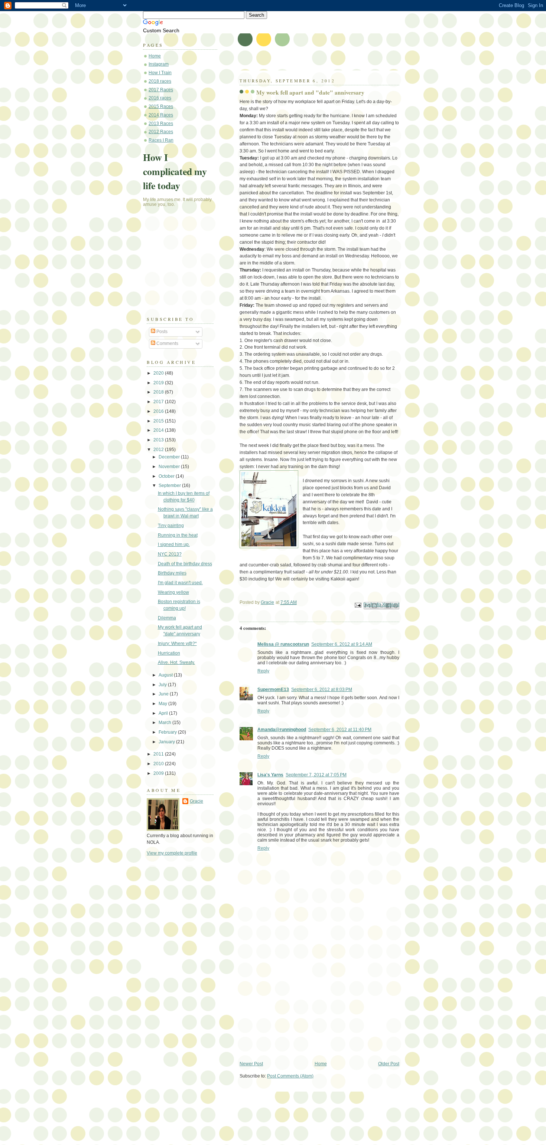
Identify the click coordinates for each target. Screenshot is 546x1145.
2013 (159, 439)
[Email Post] (357, 605)
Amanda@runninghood (281, 729)
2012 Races (161, 131)
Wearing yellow (173, 592)
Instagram (159, 64)
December (170, 457)
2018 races (160, 81)
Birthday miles (172, 573)
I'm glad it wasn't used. (180, 582)
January (167, 741)
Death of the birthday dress (185, 563)
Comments (166, 343)
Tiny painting (171, 525)
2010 (159, 763)
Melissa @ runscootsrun (283, 644)
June (164, 694)
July (163, 684)
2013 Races (161, 123)
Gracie (196, 801)
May (163, 703)
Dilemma (167, 618)
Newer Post (251, 1063)
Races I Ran (161, 140)
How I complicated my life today (175, 171)
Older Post (388, 1063)
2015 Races (161, 106)
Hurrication (169, 653)
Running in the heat (178, 535)
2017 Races (161, 89)
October (167, 476)
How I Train (160, 72)
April (164, 713)
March (165, 722)
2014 (159, 430)
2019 (159, 382)
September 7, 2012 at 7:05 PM (316, 774)
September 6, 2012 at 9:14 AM (341, 644)
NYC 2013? (170, 554)
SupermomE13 (273, 689)
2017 (159, 401)
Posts (161, 331)
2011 (159, 754)
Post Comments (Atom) (290, 1076)
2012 (159, 449)
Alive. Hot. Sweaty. (176, 662)
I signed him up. (174, 544)
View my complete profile (172, 853)
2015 (159, 421)
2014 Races (161, 115)
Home (321, 1063)
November (170, 466)
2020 (159, 373)
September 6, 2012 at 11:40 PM (339, 729)
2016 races (160, 98)
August (166, 675)
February (168, 732)
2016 (159, 411)
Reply (263, 671)
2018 (159, 392)
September (170, 485)
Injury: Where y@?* (177, 643)
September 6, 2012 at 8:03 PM (321, 689)
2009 (159, 773)
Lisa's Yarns (270, 774)
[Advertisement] (295, 1009)
